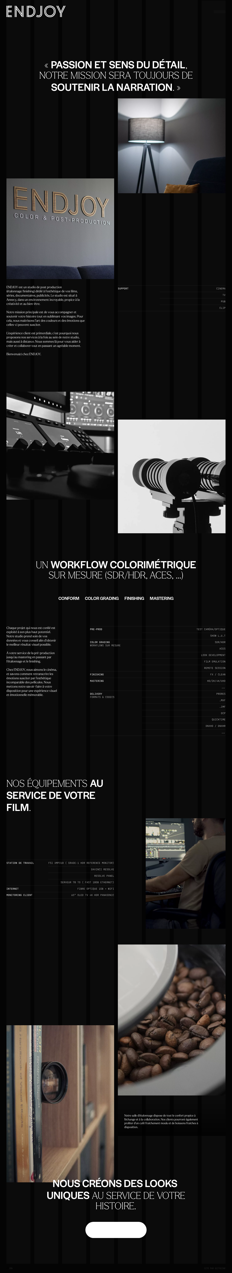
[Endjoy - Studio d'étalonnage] (36, 11)
